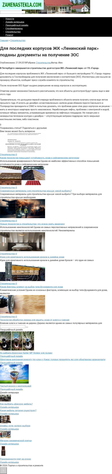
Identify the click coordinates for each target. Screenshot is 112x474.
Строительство (13, 31)
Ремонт (9, 35)
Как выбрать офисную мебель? (16, 404)
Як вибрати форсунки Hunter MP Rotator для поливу (26, 353)
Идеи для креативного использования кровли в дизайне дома (32, 257)
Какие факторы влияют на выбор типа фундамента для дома (31, 287)
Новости (9, 18)
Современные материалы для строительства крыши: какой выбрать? (36, 191)
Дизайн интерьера (14, 22)
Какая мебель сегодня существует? (18, 410)
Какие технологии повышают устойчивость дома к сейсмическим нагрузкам (39, 158)
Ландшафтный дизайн (16, 25)
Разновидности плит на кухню (15, 459)
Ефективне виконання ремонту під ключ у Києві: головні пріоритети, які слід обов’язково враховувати (52, 359)
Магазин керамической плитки (16, 440)
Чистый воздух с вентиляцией (15, 386)
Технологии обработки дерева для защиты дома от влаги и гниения (34, 320)
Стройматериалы (14, 28)
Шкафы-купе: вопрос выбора (15, 425)
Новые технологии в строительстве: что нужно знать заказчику (32, 224)
